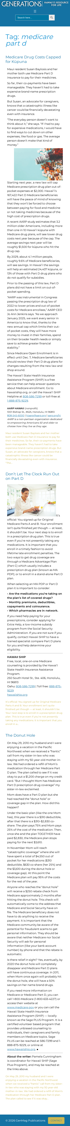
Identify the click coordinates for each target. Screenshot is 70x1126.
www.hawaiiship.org (21, 1049)
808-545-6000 (15, 415)
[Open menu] (35, 11)
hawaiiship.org (17, 694)
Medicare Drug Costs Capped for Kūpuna (33, 59)
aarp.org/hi (54, 415)
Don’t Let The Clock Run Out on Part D (32, 476)
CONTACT (56, 1120)
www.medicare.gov (20, 1007)
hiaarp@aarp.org (36, 415)
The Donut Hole (20, 735)
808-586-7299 (32, 396)
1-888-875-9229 (17, 400)
